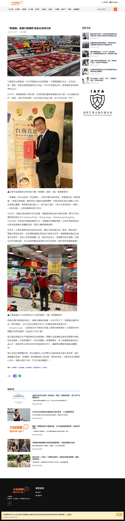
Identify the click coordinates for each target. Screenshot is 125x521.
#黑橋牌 (14, 367)
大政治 (44, 9)
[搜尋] (115, 9)
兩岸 (69, 9)
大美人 (50, 9)
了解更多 (69, 514)
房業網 (105, 2)
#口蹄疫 (44, 367)
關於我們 (38, 492)
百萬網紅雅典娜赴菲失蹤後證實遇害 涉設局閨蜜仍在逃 (53, 442)
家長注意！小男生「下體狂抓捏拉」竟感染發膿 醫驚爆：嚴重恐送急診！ (55, 458)
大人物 (10, 9)
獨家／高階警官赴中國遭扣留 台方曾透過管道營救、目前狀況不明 (56, 427)
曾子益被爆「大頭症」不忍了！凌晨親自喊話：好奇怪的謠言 (103, 79)
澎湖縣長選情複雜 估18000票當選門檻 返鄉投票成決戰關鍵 (103, 70)
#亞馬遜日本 (37, 367)
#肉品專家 (29, 367)
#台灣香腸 (21, 367)
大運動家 (76, 9)
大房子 (37, 9)
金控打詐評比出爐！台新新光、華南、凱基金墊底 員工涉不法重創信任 (56, 396)
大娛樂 (57, 9)
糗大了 (63, 9)
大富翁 (24, 9)
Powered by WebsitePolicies (10, 517)
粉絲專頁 (115, 2)
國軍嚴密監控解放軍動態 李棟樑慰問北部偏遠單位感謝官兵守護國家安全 (103, 44)
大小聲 (30, 9)
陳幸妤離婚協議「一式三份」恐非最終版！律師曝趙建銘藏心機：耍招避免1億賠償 (103, 53)
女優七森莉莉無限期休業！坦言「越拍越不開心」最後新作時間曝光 (103, 61)
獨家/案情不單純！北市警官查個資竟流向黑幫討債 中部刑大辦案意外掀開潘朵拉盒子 (103, 36)
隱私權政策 (38, 495)
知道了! (119, 514)
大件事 (17, 9)
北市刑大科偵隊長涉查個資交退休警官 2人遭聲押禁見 (53, 412)
